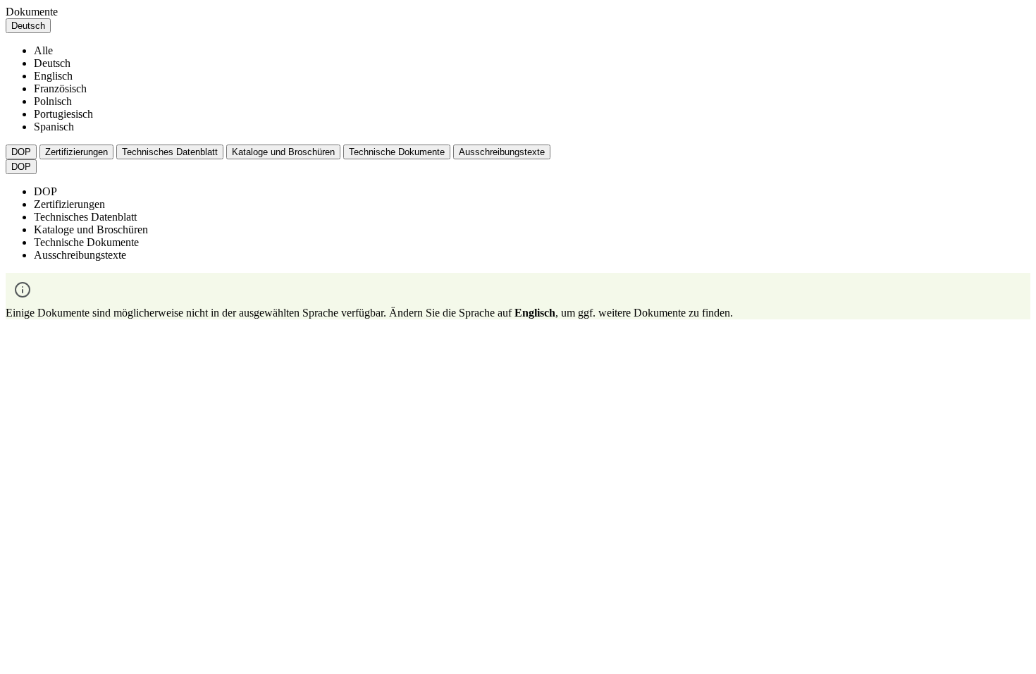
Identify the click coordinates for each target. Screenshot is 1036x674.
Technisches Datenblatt (170, 152)
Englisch (53, 76)
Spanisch (54, 127)
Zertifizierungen (76, 152)
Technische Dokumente (397, 152)
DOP (21, 152)
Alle (43, 50)
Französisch (60, 88)
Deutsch (52, 63)
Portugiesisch (63, 114)
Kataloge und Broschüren (283, 152)
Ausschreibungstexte (502, 152)
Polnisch (53, 101)
